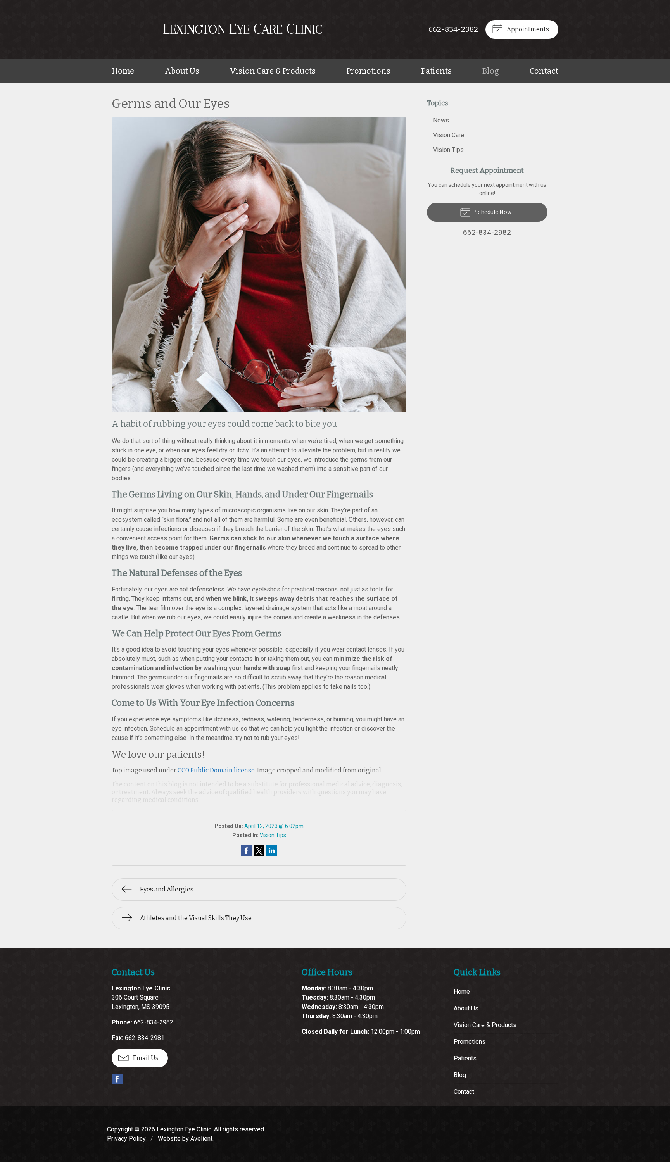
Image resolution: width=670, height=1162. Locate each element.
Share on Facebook (246, 850)
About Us (182, 71)
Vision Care (448, 135)
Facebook (117, 1079)
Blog (490, 71)
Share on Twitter (259, 850)
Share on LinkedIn (271, 850)
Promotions (368, 71)
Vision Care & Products (273, 71)
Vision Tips (273, 835)
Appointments (527, 29)
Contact (544, 71)
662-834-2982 (453, 29)
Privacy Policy (126, 1138)
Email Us (145, 1058)
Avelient (201, 1138)
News (441, 120)
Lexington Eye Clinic (184, 1129)
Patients (436, 71)
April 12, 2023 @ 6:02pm (274, 826)
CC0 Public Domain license (216, 770)
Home (123, 71)
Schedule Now (492, 212)
